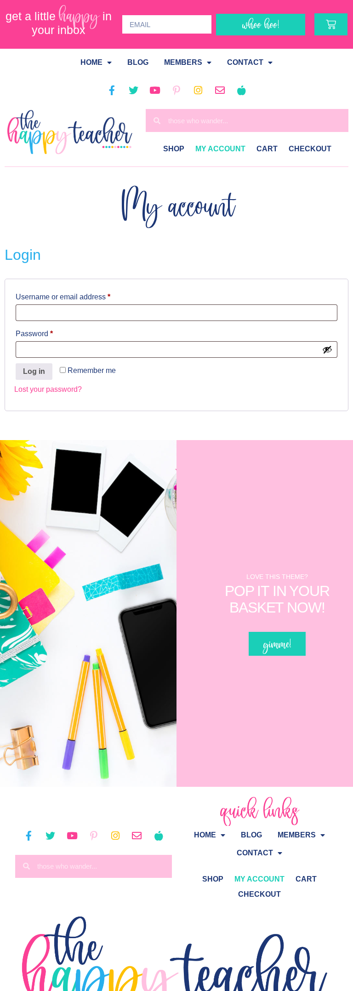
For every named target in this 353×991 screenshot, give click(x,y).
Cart (267, 149)
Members (183, 62)
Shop (173, 149)
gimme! (277, 643)
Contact (245, 62)
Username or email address (78, 295)
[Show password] (327, 349)
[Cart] (330, 24)
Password (49, 332)
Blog (137, 62)
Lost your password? (48, 389)
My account (220, 149)
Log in (34, 371)
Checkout (310, 149)
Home (91, 62)
